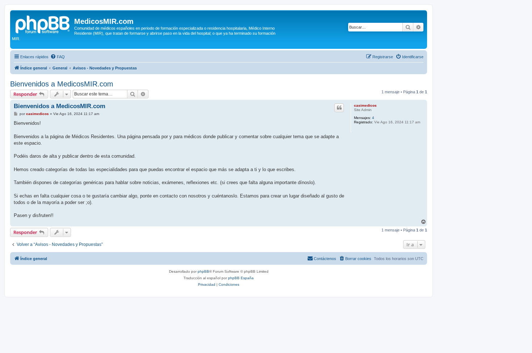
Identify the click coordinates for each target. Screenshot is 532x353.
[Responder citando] (339, 107)
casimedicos (365, 105)
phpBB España (241, 278)
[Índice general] (43, 23)
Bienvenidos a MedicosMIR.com (61, 84)
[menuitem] (57, 56)
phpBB (203, 271)
